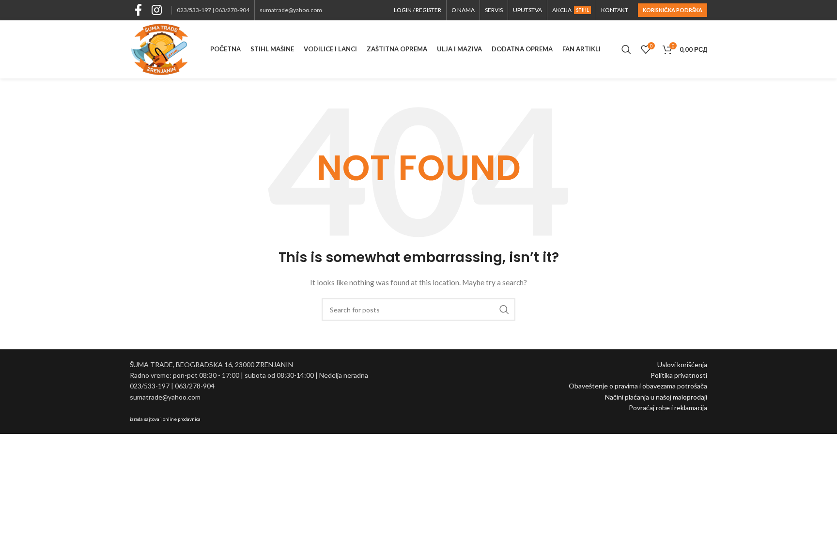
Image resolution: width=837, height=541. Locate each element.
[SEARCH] (504, 309)
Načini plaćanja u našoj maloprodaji (656, 397)
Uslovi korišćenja (682, 364)
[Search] (626, 49)
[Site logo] (159, 49)
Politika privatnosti (679, 375)
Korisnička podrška (672, 10)
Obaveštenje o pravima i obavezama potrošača (638, 386)
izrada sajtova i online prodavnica (165, 419)
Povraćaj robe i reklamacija (668, 407)
